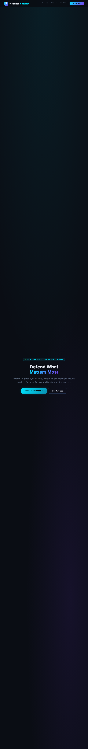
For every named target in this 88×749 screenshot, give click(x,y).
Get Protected (76, 3)
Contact (63, 3)
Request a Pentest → (34, 391)
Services (45, 3)
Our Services (57, 391)
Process (54, 3)
